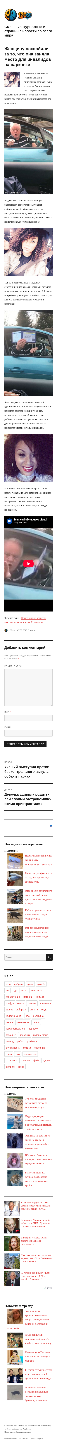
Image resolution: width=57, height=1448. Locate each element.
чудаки (46, 1060)
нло (28, 1016)
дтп (7, 990)
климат (40, 996)
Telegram (39, 1438)
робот (20, 1041)
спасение (39, 1047)
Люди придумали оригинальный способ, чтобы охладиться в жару (38, 1339)
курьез (9, 1009)
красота (32, 1003)
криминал (45, 1003)
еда (15, 990)
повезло (33, 1028)
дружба (41, 984)
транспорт (11, 1060)
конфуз (10, 1003)
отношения (23, 1022)
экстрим (10, 1066)
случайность (13, 1047)
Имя (7, 712)
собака (27, 1047)
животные (36, 990)
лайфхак (21, 1009)
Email (8, 727)
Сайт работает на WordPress (19, 1428)
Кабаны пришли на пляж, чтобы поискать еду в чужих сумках (38, 914)
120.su (12, 630)
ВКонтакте (23, 1438)
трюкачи (25, 1060)
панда (36, 1022)
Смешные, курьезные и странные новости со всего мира (28, 31)
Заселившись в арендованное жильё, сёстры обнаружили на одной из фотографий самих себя (28, 1319)
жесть (32, 630)
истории (28, 996)
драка (30, 984)
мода (44, 1009)
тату (18, 1054)
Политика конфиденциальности (17, 1432)
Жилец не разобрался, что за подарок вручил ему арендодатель (38, 877)
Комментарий (14, 666)
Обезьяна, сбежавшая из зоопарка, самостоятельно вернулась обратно (38, 1159)
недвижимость (14, 1016)
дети (8, 984)
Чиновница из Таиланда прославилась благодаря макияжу (37, 1356)
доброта (18, 984)
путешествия (40, 1035)
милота (34, 1009)
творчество (30, 1054)
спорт (9, 1054)
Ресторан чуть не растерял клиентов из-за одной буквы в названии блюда (38, 1374)
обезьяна (38, 1016)
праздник (24, 1035)
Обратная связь (10, 1438)
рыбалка (32, 1041)
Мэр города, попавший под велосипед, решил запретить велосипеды (37, 932)
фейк (36, 1060)
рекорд (10, 1041)
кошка (20, 1003)
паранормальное (15, 1028)
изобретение (13, 996)
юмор (21, 1066)
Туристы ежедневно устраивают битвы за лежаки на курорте (36, 1103)
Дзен (32, 1438)
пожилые (11, 1035)
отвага (9, 1022)
